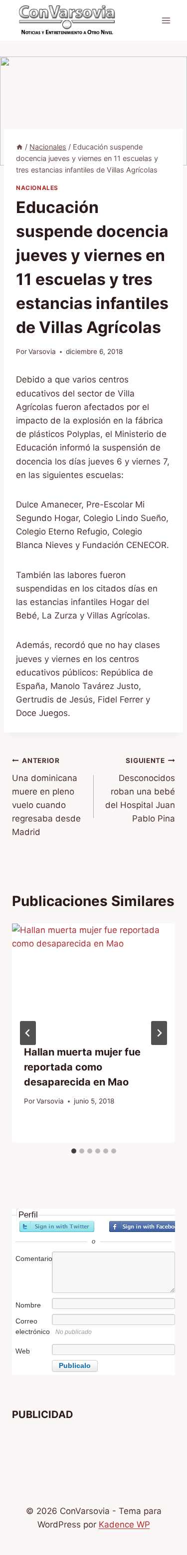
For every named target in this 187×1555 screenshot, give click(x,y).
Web (22, 1351)
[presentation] (93, 978)
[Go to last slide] (28, 1033)
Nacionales (37, 188)
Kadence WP (124, 1525)
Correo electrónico (32, 1326)
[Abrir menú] (166, 20)
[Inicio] (19, 146)
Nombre (28, 1305)
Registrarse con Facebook (146, 1226)
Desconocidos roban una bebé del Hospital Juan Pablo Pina (140, 790)
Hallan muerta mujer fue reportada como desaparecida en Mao (82, 1067)
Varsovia (42, 352)
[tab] (73, 1151)
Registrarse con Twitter (56, 1226)
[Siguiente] (159, 1033)
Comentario (32, 1258)
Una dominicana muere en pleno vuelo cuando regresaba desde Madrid (46, 796)
